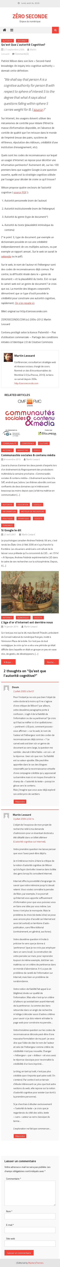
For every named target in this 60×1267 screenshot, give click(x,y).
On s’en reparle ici (24, 303)
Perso (37, 450)
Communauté (9, 443)
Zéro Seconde (30, 16)
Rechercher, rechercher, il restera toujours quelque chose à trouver (53, 662)
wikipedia (6, 256)
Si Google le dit (11, 530)
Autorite (7, 40)
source (38, 109)
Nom (9, 1211)
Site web (10, 1238)
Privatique (23, 518)
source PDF (20, 192)
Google (38, 504)
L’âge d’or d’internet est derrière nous (27, 622)
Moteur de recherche (32, 511)
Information (9, 511)
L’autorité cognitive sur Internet (29, 841)
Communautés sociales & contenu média (28, 455)
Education (23, 504)
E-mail (10, 1225)
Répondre (20, 801)
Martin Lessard (24, 355)
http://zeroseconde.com (26, 383)
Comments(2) (22, 54)
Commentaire (13, 1178)
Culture (44, 443)
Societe (38, 518)
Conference (28, 443)
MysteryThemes (35, 1262)
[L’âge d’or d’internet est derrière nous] (30, 592)
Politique (8, 518)
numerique (23, 617)
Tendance (8, 525)
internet (22, 40)
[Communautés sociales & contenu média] (30, 418)
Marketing (23, 450)
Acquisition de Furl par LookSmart (11, 662)
